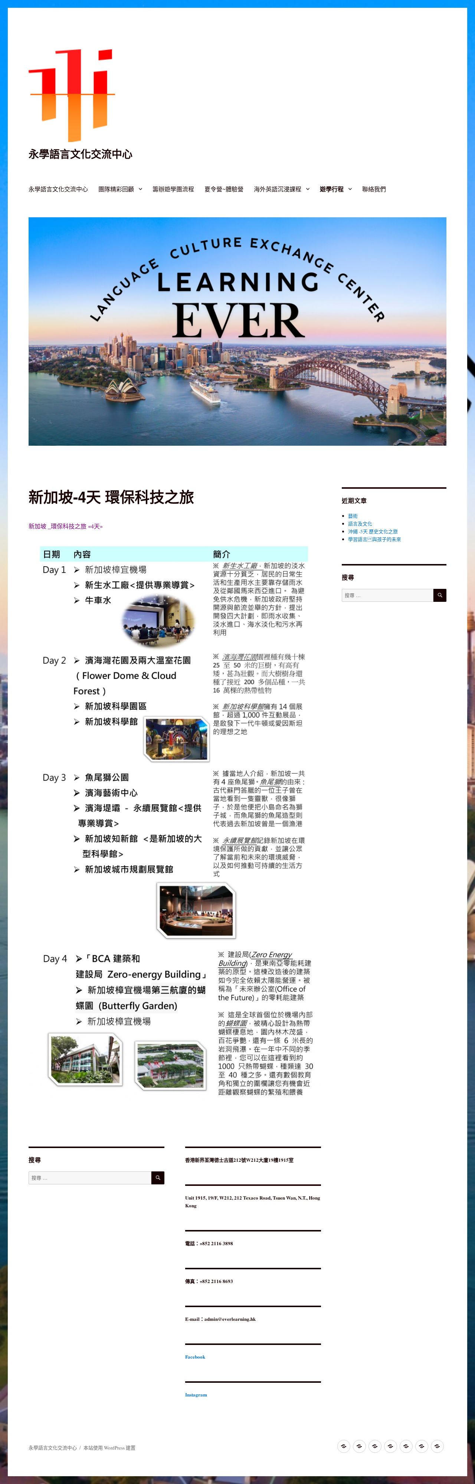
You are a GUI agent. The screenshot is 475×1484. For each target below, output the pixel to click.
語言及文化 (360, 523)
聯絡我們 (374, 189)
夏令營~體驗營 (223, 189)
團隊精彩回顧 (116, 189)
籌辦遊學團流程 (173, 189)
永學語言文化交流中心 (80, 153)
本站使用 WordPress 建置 (109, 1447)
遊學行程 (332, 189)
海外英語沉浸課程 (277, 189)
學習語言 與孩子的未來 (374, 539)
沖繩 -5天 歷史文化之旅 (373, 531)
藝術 (353, 515)
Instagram (196, 1394)
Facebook (195, 1356)
